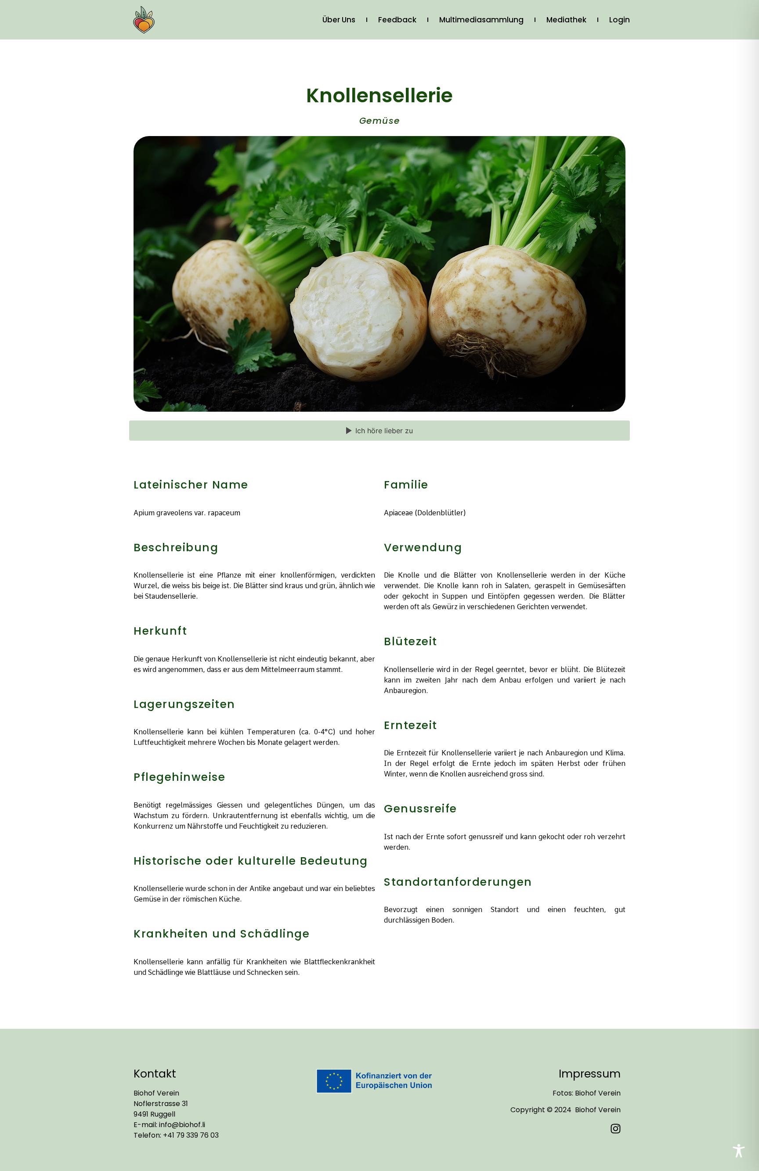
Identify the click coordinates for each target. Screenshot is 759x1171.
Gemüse (379, 121)
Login (619, 19)
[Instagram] (616, 1128)
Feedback (397, 19)
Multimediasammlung (481, 19)
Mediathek (566, 19)
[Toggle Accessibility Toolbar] (738, 1150)
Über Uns (338, 19)
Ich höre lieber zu (384, 430)
